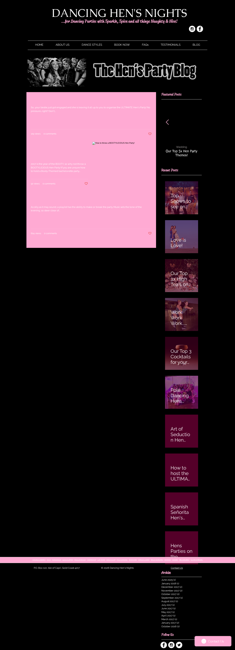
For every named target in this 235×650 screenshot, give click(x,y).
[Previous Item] (167, 122)
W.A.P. (49, 560)
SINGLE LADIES (143, 560)
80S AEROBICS (184, 560)
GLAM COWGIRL (197, 560)
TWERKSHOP (91, 560)
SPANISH (167, 560)
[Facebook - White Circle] (200, 29)
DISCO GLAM (110, 560)
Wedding (181, 146)
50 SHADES (133, 560)
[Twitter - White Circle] (179, 645)
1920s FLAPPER (67, 560)
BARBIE (175, 560)
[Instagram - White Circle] (192, 29)
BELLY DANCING (157, 560)
